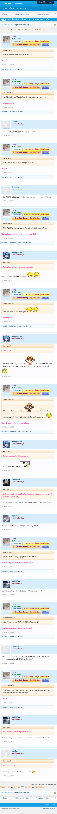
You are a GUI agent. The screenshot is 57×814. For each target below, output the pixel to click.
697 (36, 30)
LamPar (15, 751)
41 (15, 30)
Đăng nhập (42, 2)
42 (19, 30)
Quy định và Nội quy (49, 808)
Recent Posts (21, 8)
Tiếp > (41, 30)
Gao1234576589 (8, 69)
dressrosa (15, 187)
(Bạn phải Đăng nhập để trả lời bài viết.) (44, 784)
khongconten (21, 243)
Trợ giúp (53, 805)
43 (22, 30)
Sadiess (15, 122)
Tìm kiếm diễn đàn (8, 8)
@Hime (48, 197)
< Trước (3, 30)
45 (29, 30)
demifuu (15, 516)
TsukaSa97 (16, 480)
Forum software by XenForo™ (10, 808)
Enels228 (15, 647)
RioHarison (16, 581)
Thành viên (19, 4)
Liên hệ (46, 805)
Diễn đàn (7, 4)
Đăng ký (50, 2)
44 (26, 30)
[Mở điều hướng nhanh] (55, 14)
